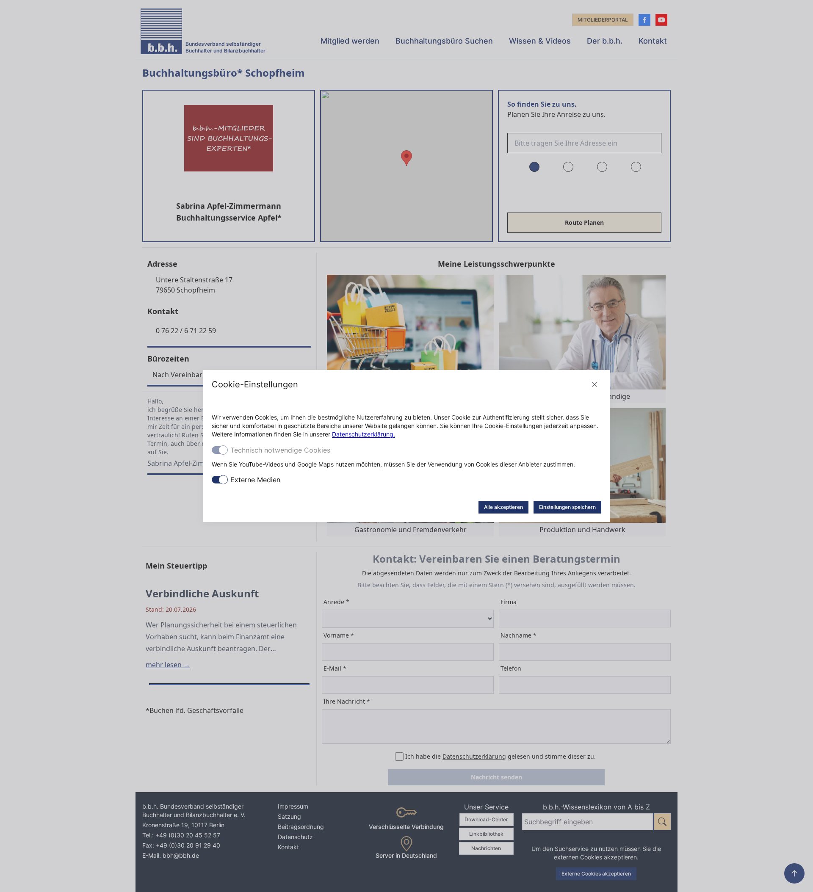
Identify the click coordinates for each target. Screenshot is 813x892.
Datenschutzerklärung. (363, 434)
